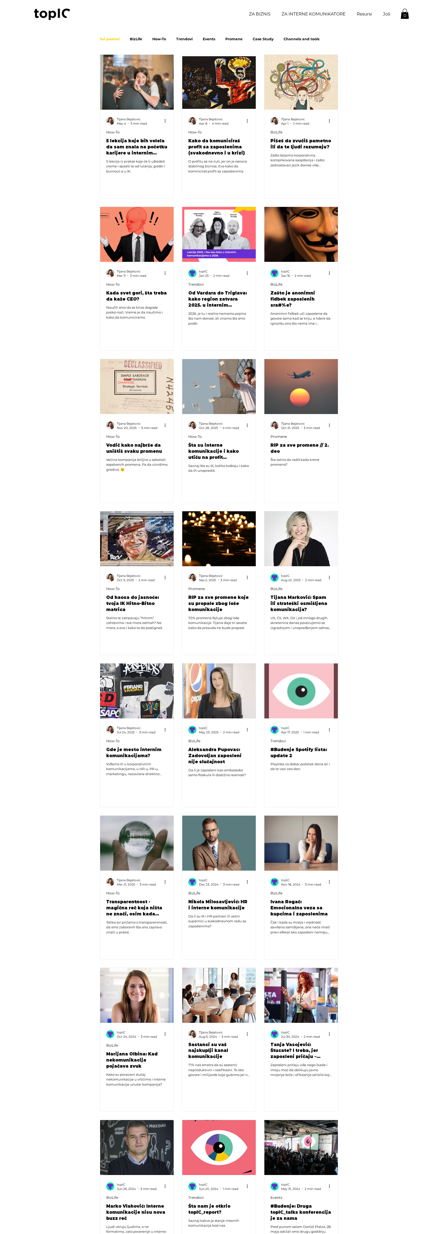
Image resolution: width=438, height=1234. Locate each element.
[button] (362, 14)
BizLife (136, 39)
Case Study (263, 39)
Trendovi (184, 39)
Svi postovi (110, 39)
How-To (159, 39)
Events (209, 39)
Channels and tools (301, 39)
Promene (234, 39)
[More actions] (167, 121)
